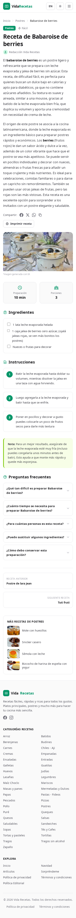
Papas (7, 794)
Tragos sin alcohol (53, 841)
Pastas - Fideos (50, 794)
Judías (45, 771)
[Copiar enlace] (40, 215)
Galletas (8, 765)
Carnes (7, 748)
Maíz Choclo (11, 783)
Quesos (8, 818)
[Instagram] (11, 718)
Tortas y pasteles (14, 835)
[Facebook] (21, 215)
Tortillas (46, 835)
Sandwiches (49, 823)
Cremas (8, 754)
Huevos (8, 771)
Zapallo (8, 847)
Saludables (10, 823)
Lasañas (8, 777)
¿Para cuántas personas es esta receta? (35, 524)
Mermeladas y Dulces (55, 788)
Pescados (9, 800)
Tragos (7, 841)
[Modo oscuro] (60, 6)
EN (50, 6)
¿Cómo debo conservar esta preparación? (26, 552)
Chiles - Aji (48, 748)
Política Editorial (13, 883)
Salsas (45, 818)
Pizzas (45, 800)
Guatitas (46, 765)
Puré (6, 812)
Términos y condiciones (56, 877)
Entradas (47, 759)
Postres (20, 21)
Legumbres (48, 777)
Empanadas (49, 754)
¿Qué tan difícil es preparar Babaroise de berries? (34, 490)
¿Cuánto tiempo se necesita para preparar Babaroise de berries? (30, 508)
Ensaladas (9, 759)
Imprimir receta (21, 223)
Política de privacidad (17, 877)
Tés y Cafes (48, 829)
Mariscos (47, 783)
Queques (47, 812)
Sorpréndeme (50, 871)
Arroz (6, 736)
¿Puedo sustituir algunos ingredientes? (35, 537)
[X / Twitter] (28, 215)
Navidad (46, 865)
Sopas (7, 829)
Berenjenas (10, 742)
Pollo (6, 806)
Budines (46, 742)
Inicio (6, 21)
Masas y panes (12, 788)
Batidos (46, 736)
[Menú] (69, 6)
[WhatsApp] (34, 215)
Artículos (9, 871)
